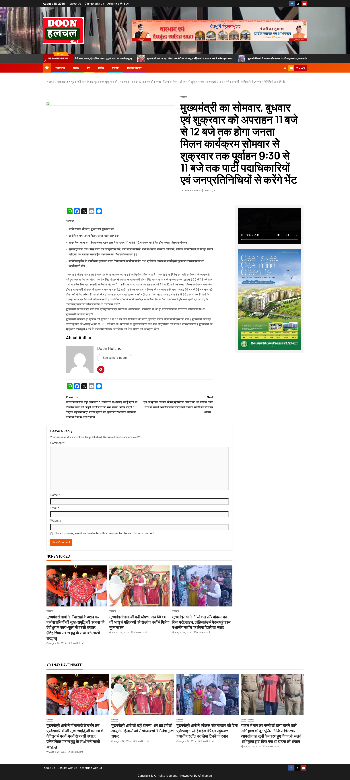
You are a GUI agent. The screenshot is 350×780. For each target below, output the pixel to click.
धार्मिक (101, 68)
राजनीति (115, 68)
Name (55, 495)
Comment (57, 443)
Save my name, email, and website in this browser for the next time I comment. (105, 533)
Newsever (186, 775)
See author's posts (115, 357)
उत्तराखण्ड (60, 68)
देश (88, 68)
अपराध (76, 68)
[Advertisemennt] (219, 30)
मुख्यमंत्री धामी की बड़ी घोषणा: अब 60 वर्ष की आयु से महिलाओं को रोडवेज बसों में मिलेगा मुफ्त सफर (147, 58)
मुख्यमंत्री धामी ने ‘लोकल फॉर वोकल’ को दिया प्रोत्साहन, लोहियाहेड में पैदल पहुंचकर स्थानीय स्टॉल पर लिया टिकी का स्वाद (258, 58)
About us (75, 3)
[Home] (47, 68)
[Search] (285, 68)
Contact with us (94, 3)
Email (54, 508)
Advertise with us (118, 3)
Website (55, 520)
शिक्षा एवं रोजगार (134, 68)
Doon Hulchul (191, 190)
